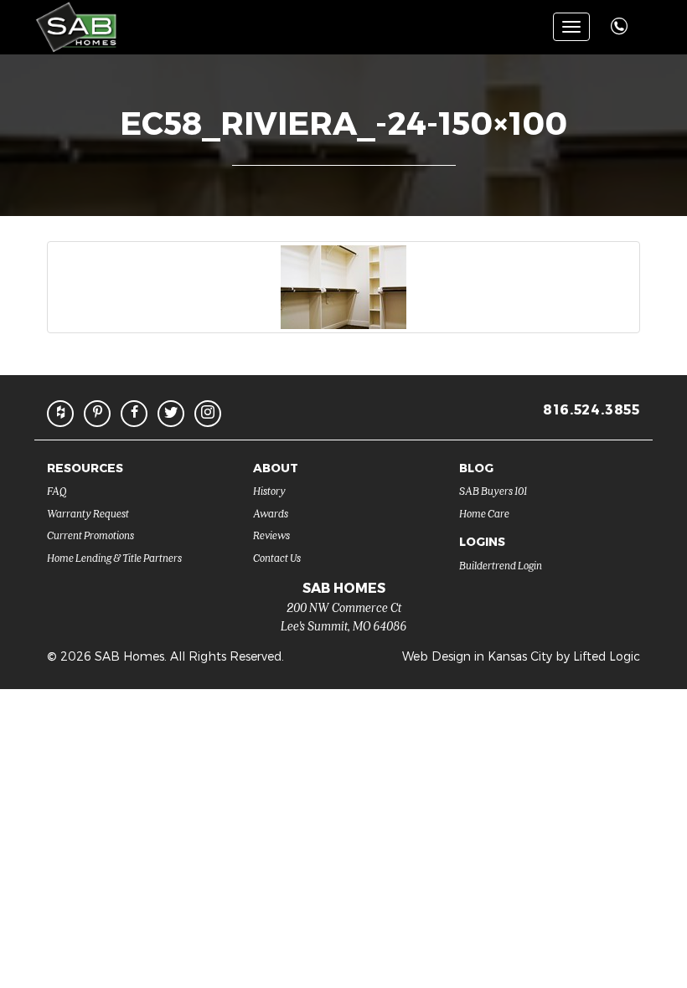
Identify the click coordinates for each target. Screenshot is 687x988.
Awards (270, 513)
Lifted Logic (606, 656)
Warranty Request (88, 513)
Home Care (484, 513)
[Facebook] (134, 413)
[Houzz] (60, 413)
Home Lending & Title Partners (114, 557)
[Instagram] (207, 413)
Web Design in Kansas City (477, 656)
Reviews (271, 534)
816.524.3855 (591, 409)
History (269, 490)
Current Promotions (90, 534)
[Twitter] (171, 413)
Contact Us (277, 557)
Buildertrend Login (500, 565)
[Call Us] (621, 17)
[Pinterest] (97, 413)
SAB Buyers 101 (493, 490)
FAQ (57, 490)
